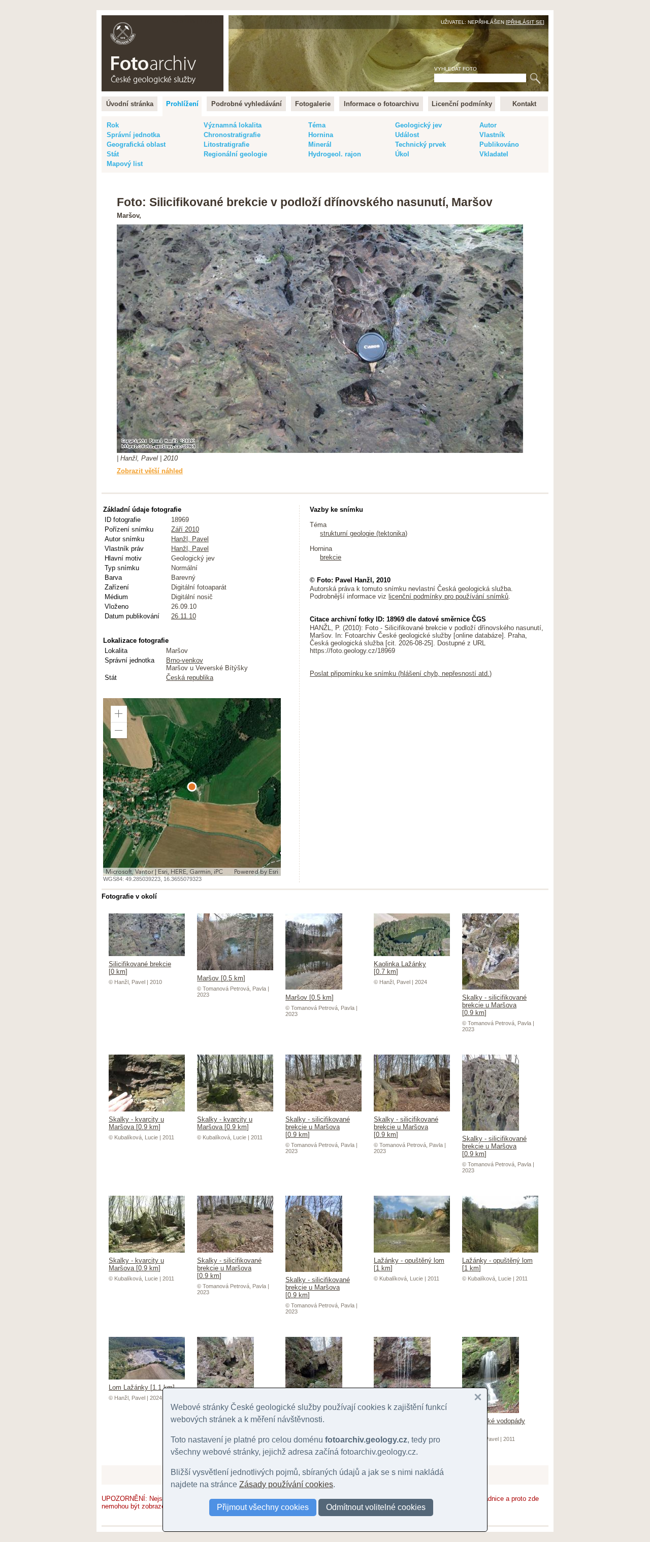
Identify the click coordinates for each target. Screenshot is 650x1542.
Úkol (402, 154)
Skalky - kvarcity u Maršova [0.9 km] (136, 1123)
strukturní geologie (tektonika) (363, 533)
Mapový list (125, 164)
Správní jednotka (133, 135)
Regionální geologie (235, 154)
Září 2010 (185, 529)
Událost (407, 135)
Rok (113, 125)
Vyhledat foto (455, 69)
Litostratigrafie (226, 144)
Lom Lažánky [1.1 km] (142, 1387)
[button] (119, 714)
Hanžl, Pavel (190, 539)
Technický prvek (420, 144)
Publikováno (499, 144)
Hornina (320, 135)
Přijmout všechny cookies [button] (263, 1507)
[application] (192, 787)
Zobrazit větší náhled (150, 471)
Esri (273, 871)
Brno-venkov (184, 660)
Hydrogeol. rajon (334, 154)
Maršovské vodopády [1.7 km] (493, 1424)
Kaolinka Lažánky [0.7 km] (400, 967)
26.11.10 (183, 616)
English (211, 20)
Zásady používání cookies (286, 1484)
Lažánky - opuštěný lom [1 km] (409, 1264)
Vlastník (492, 135)
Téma (317, 125)
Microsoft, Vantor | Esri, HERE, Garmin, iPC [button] (164, 871)
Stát (113, 154)
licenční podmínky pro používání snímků (448, 596)
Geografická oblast (136, 144)
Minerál (320, 144)
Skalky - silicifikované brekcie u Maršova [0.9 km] (494, 1005)
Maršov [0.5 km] (221, 978)
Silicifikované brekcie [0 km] (140, 967)
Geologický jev (418, 125)
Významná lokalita (233, 125)
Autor (488, 125)
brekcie (330, 557)
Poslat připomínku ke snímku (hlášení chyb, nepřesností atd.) (401, 673)
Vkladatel (493, 154)
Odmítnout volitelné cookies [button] (376, 1507)
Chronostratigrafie (232, 135)
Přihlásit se (525, 22)
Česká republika (189, 677)
